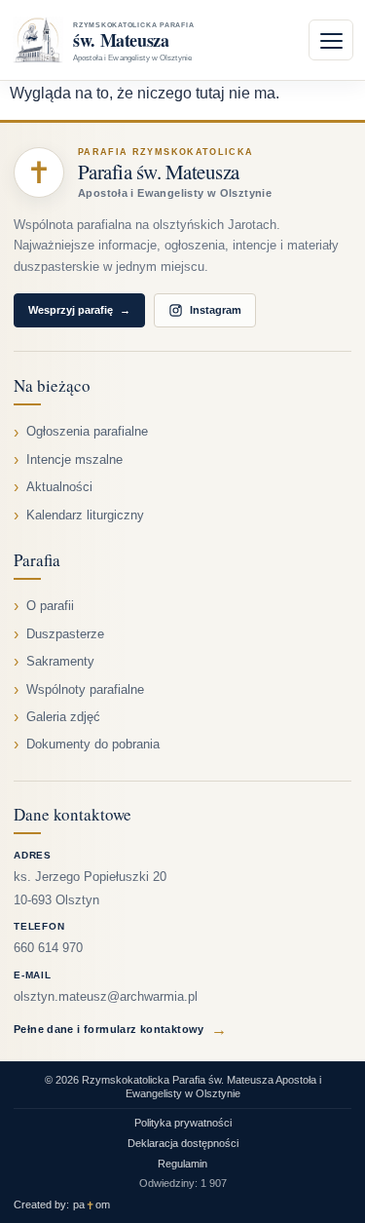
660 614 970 (48, 948)
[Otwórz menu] (331, 39)
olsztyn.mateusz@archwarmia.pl (106, 997)
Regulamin (182, 1163)
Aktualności (59, 487)
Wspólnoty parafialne (85, 690)
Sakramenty (60, 662)
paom (91, 1205)
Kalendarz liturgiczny (85, 515)
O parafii (50, 606)
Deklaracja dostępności (183, 1143)
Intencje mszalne (74, 460)
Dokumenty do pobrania (93, 744)
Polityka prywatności (183, 1122)
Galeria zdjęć (63, 717)
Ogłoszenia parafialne (87, 432)
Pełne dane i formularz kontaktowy (120, 1029)
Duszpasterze (65, 634)
